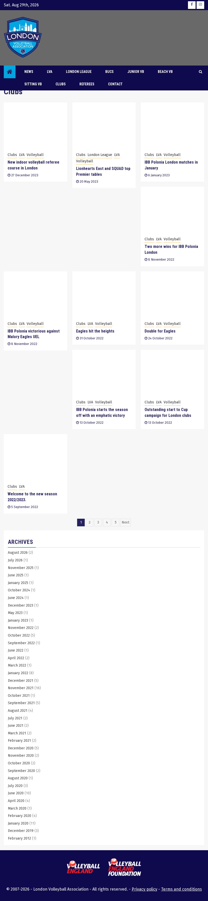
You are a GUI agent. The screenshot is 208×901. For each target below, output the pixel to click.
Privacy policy (144, 889)
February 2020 (19, 816)
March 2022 (17, 665)
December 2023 (20, 605)
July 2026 (15, 560)
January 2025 (18, 583)
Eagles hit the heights (95, 331)
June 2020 (16, 793)
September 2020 (21, 771)
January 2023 (18, 620)
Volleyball (35, 155)
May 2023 (15, 613)
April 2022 (16, 658)
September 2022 (21, 643)
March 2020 (17, 808)
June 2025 (15, 575)
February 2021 (19, 740)
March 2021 (17, 733)
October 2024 (19, 590)
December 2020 (20, 748)
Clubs (61, 84)
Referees (86, 84)
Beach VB (165, 72)
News (28, 72)
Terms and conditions (181, 889)
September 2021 (21, 703)
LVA (22, 155)
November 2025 (20, 568)
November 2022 (20, 628)
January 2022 (18, 673)
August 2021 (17, 710)
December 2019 (20, 831)
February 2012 (19, 838)
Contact (115, 84)
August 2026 (18, 552)
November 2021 (20, 688)
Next (125, 522)
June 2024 (16, 598)
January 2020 (18, 823)
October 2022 (19, 635)
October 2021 (19, 695)
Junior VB (135, 72)
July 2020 (15, 786)
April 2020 (16, 801)
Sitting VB (33, 84)
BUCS (109, 72)
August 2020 (18, 778)
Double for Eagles (160, 331)
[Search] (200, 72)
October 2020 (19, 763)
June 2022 (15, 650)
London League (79, 72)
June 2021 (15, 725)
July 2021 (15, 718)
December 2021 (20, 680)
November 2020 (21, 755)
